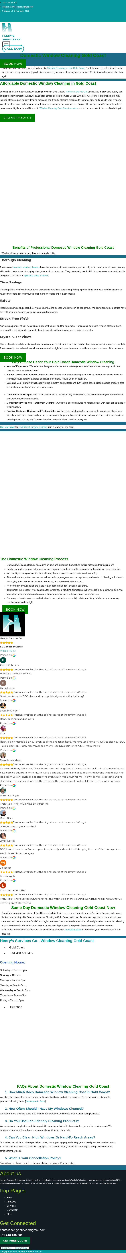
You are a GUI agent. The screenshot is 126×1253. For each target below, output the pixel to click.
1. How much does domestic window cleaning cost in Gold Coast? (57, 1092)
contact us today (73, 929)
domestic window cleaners (26, 267)
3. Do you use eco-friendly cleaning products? (42, 1121)
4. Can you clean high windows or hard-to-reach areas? (50, 1137)
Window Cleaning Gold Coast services (58, 108)
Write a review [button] (8, 650)
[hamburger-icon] (6, 44)
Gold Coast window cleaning (33, 427)
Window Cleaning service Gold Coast (66, 68)
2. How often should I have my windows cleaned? (44, 1108)
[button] (57, 1092)
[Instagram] (34, 18)
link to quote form (35, 1101)
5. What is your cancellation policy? (33, 1158)
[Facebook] (30, 18)
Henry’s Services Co (76, 91)
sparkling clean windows (36, 275)
